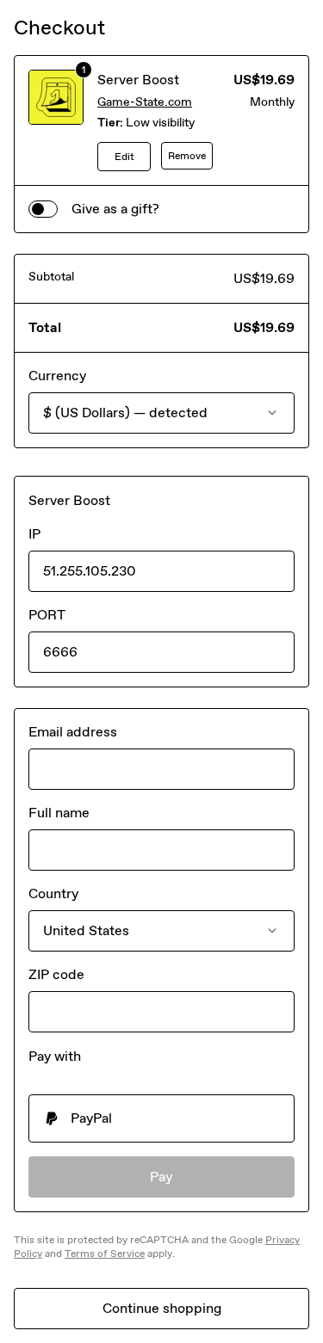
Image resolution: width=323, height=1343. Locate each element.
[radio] (161, 1118)
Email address (72, 732)
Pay (161, 1176)
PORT (46, 615)
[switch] (43, 209)
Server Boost (138, 79)
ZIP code (56, 974)
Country (53, 893)
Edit (124, 157)
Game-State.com (144, 102)
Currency (57, 375)
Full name (59, 812)
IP (34, 534)
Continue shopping (161, 1308)
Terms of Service (105, 1254)
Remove (187, 156)
